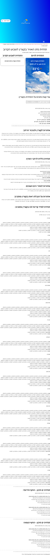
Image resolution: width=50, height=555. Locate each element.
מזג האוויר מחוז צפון (34, 44)
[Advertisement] (43, 20)
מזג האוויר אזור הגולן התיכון (21, 44)
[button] (44, 41)
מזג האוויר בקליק (44, 44)
